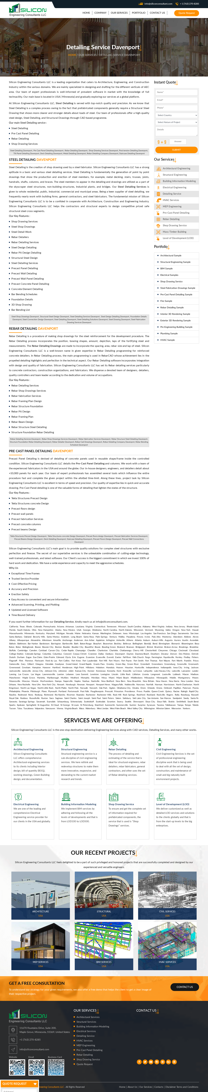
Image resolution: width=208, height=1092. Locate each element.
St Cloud (55, 705)
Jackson (194, 668)
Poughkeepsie (97, 691)
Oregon (175, 630)
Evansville (100, 657)
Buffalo (12, 651)
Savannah (40, 702)
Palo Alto (156, 637)
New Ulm (36, 685)
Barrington (56, 644)
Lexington (105, 674)
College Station (16, 654)
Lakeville (176, 671)
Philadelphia (14, 691)
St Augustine (43, 705)
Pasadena (130, 637)
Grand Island (72, 664)
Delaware (117, 633)
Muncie (35, 681)
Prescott (109, 691)
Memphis (85, 678)
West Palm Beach (118, 709)
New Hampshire (45, 630)
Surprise (141, 705)
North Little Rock (46, 688)
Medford (75, 678)
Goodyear (59, 664)
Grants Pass (99, 664)
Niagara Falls (117, 685)
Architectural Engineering (176, 168)
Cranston (92, 654)
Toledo (195, 705)
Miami (111, 678)
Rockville (161, 695)
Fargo (147, 657)
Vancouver (50, 709)
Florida (12, 630)
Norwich (93, 688)
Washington (105, 633)
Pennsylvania (49, 627)
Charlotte (113, 651)
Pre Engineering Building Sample (176, 327)
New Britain (148, 681)
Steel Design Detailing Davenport (115, 317)
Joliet (70, 671)
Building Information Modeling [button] (179, 181)
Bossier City (47, 647)
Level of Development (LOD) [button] (178, 238)
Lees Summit (82, 674)
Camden (33, 651)
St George (65, 705)
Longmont (155, 674)
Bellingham (138, 644)
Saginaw (59, 698)
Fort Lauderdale (90, 661)
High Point (79, 668)
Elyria (68, 657)
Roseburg (185, 695)
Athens (129, 640)
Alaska (58, 630)
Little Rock (125, 674)
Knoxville (127, 671)
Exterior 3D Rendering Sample (175, 320)
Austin (185, 640)
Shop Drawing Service (171, 282)
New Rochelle (24, 685)
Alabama (146, 627)
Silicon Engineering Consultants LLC (46, 1087)
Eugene (80, 657)
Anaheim (65, 637)
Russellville (34, 698)
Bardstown (44, 644)
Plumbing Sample (169, 333)
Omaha (135, 688)
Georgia (86, 630)
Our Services (145, 1087)
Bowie (97, 647)
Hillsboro (90, 668)
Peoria (195, 688)
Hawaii (195, 630)
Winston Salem (163, 709)
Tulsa (19, 709)
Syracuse (151, 705)
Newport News (103, 685)
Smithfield (181, 702)
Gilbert (30, 664)
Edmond (60, 657)
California (13, 627)
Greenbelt (145, 664)
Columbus (57, 654)
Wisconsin (138, 630)
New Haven (161, 681)
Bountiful (89, 647)
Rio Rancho (60, 695)
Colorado (38, 627)
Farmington (157, 657)
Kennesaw (101, 671)
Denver (173, 654)
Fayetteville (168, 657)
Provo (139, 691)
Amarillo (57, 640)
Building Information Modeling (93, 1026)
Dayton (130, 654)
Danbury (109, 654)
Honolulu (110, 668)
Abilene (187, 637)
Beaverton (108, 644)
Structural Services (86, 1022)
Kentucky (40, 633)
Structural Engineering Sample (175, 262)
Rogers (170, 695)
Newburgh (71, 685)
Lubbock (177, 674)
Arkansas (69, 627)
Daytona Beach (142, 654)
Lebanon (70, 674)
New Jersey (179, 627)
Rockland (151, 695)
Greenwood (14, 668)
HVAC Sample (167, 340)
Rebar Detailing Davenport (76, 151)
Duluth (12, 657)
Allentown (47, 640)
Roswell (194, 695)
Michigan (60, 633)
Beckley (117, 644)
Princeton (118, 691)
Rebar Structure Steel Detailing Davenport (129, 439)
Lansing (12, 674)
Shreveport (138, 702)
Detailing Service (172, 194)
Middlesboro (136, 678)
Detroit (195, 654)
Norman (158, 685)
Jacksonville (14, 671)
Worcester (176, 709)
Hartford (56, 668)
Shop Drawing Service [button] (175, 225)
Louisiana (80, 627)
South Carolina (134, 627)
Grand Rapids (85, 664)
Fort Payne (126, 661)
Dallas (101, 654)
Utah (79, 630)
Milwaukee (149, 678)
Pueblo (147, 691)
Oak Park (103, 688)
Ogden (112, 688)
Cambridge (23, 651)
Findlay (187, 657)
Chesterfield (150, 651)
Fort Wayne (164, 661)
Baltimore (21, 644)
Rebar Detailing (33, 328)
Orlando (151, 688)
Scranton (111, 702)
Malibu (121, 637)
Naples (77, 681)
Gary (23, 664)
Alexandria (35, 640)
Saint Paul (96, 698)
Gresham (26, 668)
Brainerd (121, 647)
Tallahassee (170, 705)
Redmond (22, 695)
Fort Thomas (151, 661)
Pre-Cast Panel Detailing (176, 213)
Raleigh (184, 691)
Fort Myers (114, 661)
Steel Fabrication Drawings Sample (177, 288)
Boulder (66, 647)
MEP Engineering (172, 206)
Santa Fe (194, 698)
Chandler (91, 651)
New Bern (120, 681)
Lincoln (115, 674)
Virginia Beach (71, 709)
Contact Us (185, 987)
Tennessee (112, 627)
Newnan (81, 685)
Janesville (26, 671)
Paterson (187, 688)
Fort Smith (138, 661)
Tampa (180, 705)
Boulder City (77, 647)
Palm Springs (102, 637)
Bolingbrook (27, 647)
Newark (60, 685)
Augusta (168, 640)
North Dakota (125, 630)
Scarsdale (51, 702)
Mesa (104, 678)
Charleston (103, 651)
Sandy (186, 698)
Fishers (195, 657)
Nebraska (86, 633)
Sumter (133, 705)
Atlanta (138, 640)
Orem (143, 688)
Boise (18, 647)
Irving (186, 668)
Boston (58, 647)
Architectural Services (88, 1017)
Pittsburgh (35, 691)
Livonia (145, 674)
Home (72, 55)
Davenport (120, 654)
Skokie (171, 702)
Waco (81, 709)
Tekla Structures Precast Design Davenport (28, 536)
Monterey (166, 637)
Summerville (122, 705)
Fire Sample (166, 301)
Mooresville (14, 681)
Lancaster (186, 671)
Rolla (177, 695)
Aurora (177, 640)
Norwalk (84, 688)
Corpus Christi (79, 654)
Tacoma (160, 705)
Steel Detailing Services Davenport (85, 317)
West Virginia (158, 627)
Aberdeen (177, 637)
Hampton (36, 668)
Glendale (49, 664)
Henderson (67, 668)
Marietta (41, 678)
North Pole (73, 688)
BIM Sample (166, 269)
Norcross (140, 685)
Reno (30, 695)
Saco (51, 698)
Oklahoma (96, 630)
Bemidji (147, 644)
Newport (90, 685)
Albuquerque (23, 640)
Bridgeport (140, 647)
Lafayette (148, 671)
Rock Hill (117, 695)
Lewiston (94, 674)
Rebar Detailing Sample (172, 308)
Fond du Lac (51, 661)
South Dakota (23, 630)
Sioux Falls (162, 702)
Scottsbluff (89, 702)
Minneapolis (162, 678)
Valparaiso (39, 709)
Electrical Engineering (174, 187)
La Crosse (137, 671)
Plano (44, 691)
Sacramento (183, 633)
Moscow (26, 681)
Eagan (29, 657)
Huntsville (139, 668)
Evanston (90, 657)
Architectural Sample (170, 256)
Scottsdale (100, 702)
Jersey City (37, 671)
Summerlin (110, 705)
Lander (195, 671)
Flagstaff (13, 661)
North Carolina (110, 630)
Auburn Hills (157, 640)
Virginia (88, 627)
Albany (12, 640)
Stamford (99, 705)
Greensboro (157, 664)
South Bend (193, 702)
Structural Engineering (175, 175)
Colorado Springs (33, 654)
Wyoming (159, 630)
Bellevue (127, 644)
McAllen (64, 678)
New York (185, 630)
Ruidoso (24, 698)
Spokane (21, 705)
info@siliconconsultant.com (158, 4)
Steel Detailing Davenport (21, 151)
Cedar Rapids (67, 651)
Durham (21, 657)
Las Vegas (35, 674)
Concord (67, 654)
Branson (130, 647)
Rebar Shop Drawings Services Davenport (59, 439)
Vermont (149, 630)
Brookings (183, 647)
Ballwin (12, 644)
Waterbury (90, 709)
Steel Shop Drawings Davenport (25, 317)
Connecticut (99, 627)
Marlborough (53, 678)
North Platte (61, 688)
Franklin (187, 661)
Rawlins (12, 695)
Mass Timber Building (174, 232)
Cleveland (193, 651)
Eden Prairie (49, 657)
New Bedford (107, 681)
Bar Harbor (33, 644)
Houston (129, 668)
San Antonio (153, 698)
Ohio (34, 630)
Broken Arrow (170, 647)
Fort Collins (64, 661)
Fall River (127, 657)
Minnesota (29, 633)
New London (187, 681)
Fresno (140, 637)
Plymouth (52, 691)
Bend (155, 644)
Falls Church (138, 657)
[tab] (176, 169)
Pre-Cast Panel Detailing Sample (176, 295)
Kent (119, 671)
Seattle (128, 702)
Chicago (173, 651)
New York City (48, 685)
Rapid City (193, 691)
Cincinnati (183, 651)
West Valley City (135, 709)
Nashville (95, 681)
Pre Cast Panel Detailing (41, 451)
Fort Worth (177, 661)
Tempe (188, 705)
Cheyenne (163, 651)
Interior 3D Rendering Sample (175, 314)
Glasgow (39, 664)
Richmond (48, 695)
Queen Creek (157, 691)
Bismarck (175, 644)
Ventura (113, 637)
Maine (77, 633)
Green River (133, 664)
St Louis (75, 705)
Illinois (29, 627)
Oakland (27, 637)
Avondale (194, 640)
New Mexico (69, 630)
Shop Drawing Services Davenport (103, 151)
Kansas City (80, 671)
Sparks (12, 705)
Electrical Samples (169, 275)
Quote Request (187, 13)
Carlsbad (43, 651)
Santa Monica (53, 637)
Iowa (125, 633)
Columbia (46, 654)
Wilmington (149, 709)
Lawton (60, 674)
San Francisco (159, 633)
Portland (62, 691)
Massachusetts (16, 633)
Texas (22, 627)
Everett (110, 657)
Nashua (85, 681)
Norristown (169, 685)
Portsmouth (73, 691)
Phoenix (25, 691)
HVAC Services (171, 200)
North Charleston (184, 685)
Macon (185, 674)
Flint (21, 661)
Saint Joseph (84, 698)
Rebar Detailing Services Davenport (25, 439)
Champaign (80, 651)
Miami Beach (122, 678)
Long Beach (76, 637)
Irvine (147, 637)
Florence (29, 661)
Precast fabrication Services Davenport (130, 536)
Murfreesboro (46, 681)
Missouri (122, 627)
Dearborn (155, 654)
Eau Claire (37, 657)
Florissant (39, 661)
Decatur (165, 654)
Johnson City (51, 671)
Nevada (69, 633)
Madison (194, 674)
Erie (74, 657)
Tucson (12, 709)
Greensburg (169, 664)
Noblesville (130, 685)
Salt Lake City (139, 698)
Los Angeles (146, 633)
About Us (132, 1087)
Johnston (62, 671)
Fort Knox (76, 661)
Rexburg (38, 695)
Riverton (71, 695)
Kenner (91, 671)
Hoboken (100, 668)
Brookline (194, 647)
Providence (130, 691)
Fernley (179, 657)
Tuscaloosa (28, 709)
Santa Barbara (15, 637)
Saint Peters (108, 698)
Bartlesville (67, 644)
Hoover (119, 668)
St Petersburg (86, 705)
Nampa (58, 681)
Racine (176, 691)
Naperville (68, 681)
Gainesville (14, 664)
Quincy (168, 691)
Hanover (47, 668)
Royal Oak (14, 698)
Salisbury (127, 698)
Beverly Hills (39, 637)
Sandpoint (177, 698)
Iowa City (177, 668)
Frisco (195, 661)
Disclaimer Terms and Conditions (181, 1087)
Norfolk (149, 685)
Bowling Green (109, 647)
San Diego (171, 633)
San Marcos (165, 698)
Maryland (50, 633)
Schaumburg (63, 702)
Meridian (95, 678)
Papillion (177, 688)
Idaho (168, 630)
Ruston (44, 698)
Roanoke (80, 695)
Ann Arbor (89, 640)
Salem (118, 698)
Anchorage (67, 640)
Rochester (90, 695)
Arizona (60, 627)
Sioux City (150, 702)
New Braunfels (134, 681)
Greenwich (193, 664)
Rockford (141, 695)
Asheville (120, 640)
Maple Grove (28, 678)
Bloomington (187, 644)
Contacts (158, 1087)
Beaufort (97, 644)
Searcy (120, 702)
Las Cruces (23, 674)
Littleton (136, 674)
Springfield (31, 705)
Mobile (173, 678)
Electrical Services (86, 1031)
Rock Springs (129, 695)
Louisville (166, 674)
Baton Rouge (86, 644)
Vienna (60, 709)
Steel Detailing (33, 159)
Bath (76, 644)
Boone (38, 647)
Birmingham (164, 644)
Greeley (110, 664)
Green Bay (120, 664)
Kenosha (111, 671)
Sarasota (13, 702)
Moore (195, 678)
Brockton (158, 647)
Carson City (54, 651)
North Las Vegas (28, 688)
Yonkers (186, 709)
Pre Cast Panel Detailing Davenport (48, 151)
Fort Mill (103, 661)
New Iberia (174, 681)
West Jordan (102, 709)
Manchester (14, 678)
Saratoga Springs (26, 702)
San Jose (194, 633)
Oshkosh (168, 688)
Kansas (95, 633)
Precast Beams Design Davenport (28, 539)
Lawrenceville (48, 674)
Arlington (110, 640)
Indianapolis (166, 668)
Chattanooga (125, 651)
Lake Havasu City (162, 671)
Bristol (150, 647)
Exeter (118, 657)
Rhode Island (193, 627)
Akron (195, 637)
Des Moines (184, 654)
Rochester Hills (104, 695)
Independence (152, 668)
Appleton (100, 640)
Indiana (169, 627)
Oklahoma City (124, 688)
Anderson (78, 640)
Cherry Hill (138, 651)
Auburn (146, 640)
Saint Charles (70, 698)
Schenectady (76, 702)
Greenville (182, 664)
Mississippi (134, 633)
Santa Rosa (89, 637)
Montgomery (184, 678)
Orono (159, 688)
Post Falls (84, 691)
